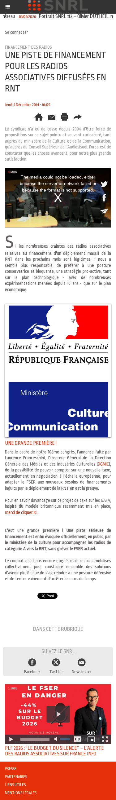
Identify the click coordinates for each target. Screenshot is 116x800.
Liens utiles (15, 785)
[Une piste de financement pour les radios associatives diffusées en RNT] (58, 306)
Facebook (32, 671)
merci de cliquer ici (21, 512)
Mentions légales (21, 793)
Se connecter (16, 32)
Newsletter (82, 671)
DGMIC (103, 464)
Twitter (56, 671)
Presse (10, 769)
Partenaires (16, 777)
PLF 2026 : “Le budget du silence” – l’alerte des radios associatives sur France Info (54, 751)
